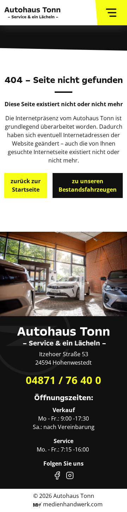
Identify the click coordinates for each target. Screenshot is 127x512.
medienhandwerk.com (72, 504)
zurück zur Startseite (26, 185)
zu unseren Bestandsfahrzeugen (88, 185)
